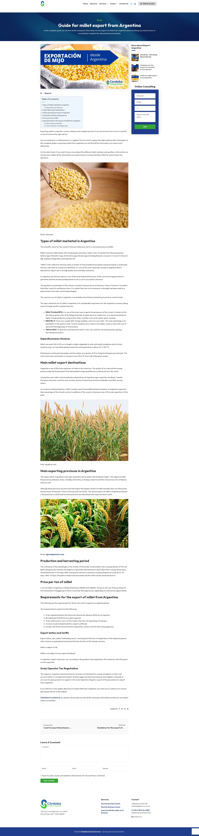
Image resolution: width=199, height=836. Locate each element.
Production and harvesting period (55, 115)
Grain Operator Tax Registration (57, 126)
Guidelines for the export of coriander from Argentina (111, 728)
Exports (48, 93)
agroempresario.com (55, 554)
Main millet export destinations (54, 110)
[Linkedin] (125, 708)
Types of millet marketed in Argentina (56, 105)
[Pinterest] (127, 708)
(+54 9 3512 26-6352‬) (141, 810)
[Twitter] (122, 708)
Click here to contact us (50, 697)
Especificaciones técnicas (54, 107)
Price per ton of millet (50, 118)
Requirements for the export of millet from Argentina (61, 121)
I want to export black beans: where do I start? (58, 728)
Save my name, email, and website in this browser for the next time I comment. (73, 775)
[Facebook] (119, 708)
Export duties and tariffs (54, 123)
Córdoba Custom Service (91, 832)
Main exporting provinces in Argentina (56, 113)
